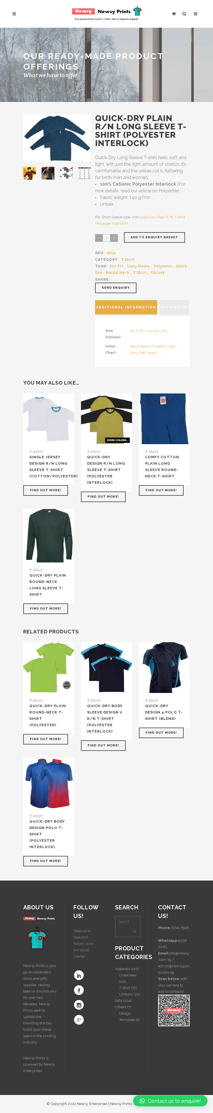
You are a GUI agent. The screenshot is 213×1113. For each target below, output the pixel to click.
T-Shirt (128, 259)
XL (150, 331)
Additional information (126, 307)
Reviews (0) (174, 307)
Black (144, 346)
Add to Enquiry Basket (154, 237)
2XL (157, 331)
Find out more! (45, 490)
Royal (152, 352)
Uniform (126, 994)
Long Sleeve (138, 265)
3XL (165, 331)
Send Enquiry (116, 288)
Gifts (118, 1001)
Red (142, 352)
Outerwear (128, 975)
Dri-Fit (116, 265)
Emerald (158, 346)
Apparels (122, 969)
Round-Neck (117, 272)
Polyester (163, 265)
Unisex (158, 272)
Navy (134, 346)
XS (132, 331)
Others (120, 1007)
